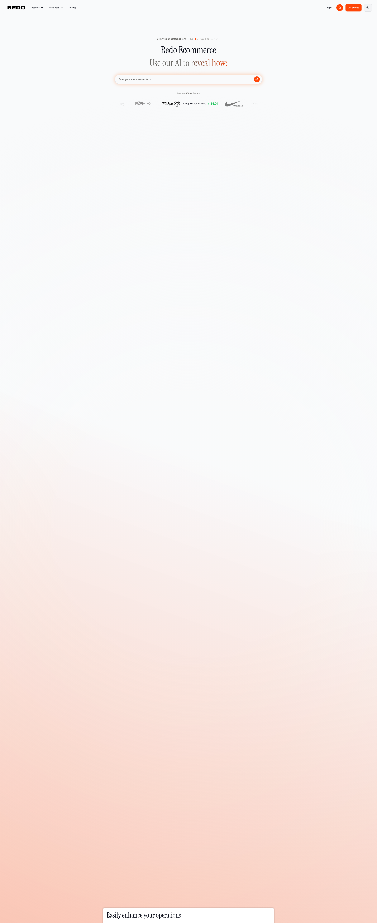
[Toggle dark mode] (368, 8)
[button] (37, 7)
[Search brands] (339, 7)
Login (329, 7)
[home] (16, 8)
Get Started (353, 7)
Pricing (72, 7)
